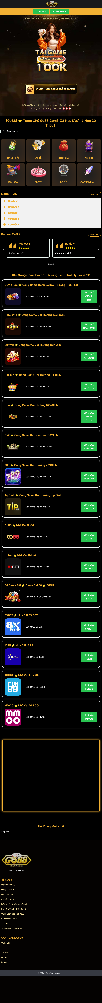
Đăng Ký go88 (7, 889)
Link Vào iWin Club (89, 416)
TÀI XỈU (38, 157)
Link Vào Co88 (89, 536)
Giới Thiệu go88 (8, 885)
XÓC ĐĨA (63, 157)
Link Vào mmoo (89, 717)
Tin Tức (4, 923)
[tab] (49, 264)
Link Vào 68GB (89, 596)
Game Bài (5, 943)
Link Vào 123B (89, 657)
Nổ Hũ (4, 957)
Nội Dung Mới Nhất (51, 826)
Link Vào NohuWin (89, 326)
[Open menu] (98, 4)
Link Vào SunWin (89, 356)
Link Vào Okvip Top (89, 296)
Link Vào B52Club (89, 446)
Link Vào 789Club (89, 476)
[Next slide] (99, 250)
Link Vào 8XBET (89, 626)
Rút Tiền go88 (7, 899)
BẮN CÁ (13, 182)
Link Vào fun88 (89, 687)
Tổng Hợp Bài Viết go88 (11, 928)
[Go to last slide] (3, 250)
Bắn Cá (4, 962)
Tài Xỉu (4, 947)
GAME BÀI (13, 157)
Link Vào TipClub (89, 506)
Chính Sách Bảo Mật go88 (12, 914)
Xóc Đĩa (4, 952)
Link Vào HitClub (89, 386)
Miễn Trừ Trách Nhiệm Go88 (13, 909)
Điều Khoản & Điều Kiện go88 (14, 904)
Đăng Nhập (59, 11)
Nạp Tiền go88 (8, 894)
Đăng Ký (41, 11)
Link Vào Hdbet (89, 566)
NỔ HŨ (89, 157)
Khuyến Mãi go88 (9, 918)
